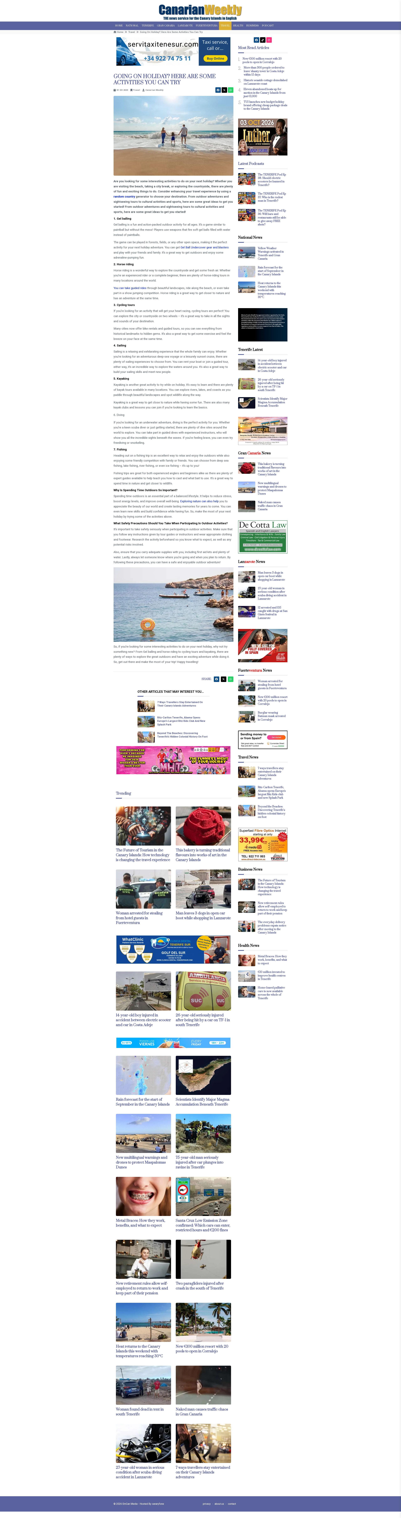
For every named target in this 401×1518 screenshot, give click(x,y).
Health (238, 25)
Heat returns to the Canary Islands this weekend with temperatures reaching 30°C (139, 1351)
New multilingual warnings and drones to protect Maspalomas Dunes (141, 1162)
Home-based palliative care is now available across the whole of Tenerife (271, 993)
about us (219, 1503)
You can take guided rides (130, 288)
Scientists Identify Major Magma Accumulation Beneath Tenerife (202, 1102)
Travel (225, 25)
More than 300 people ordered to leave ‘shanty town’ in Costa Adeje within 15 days (264, 71)
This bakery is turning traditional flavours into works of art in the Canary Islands (203, 855)
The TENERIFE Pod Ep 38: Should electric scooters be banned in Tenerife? (272, 180)
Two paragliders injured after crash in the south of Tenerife (200, 1286)
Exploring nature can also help (199, 501)
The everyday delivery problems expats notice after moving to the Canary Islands (272, 927)
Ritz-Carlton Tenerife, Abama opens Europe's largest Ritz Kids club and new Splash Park (181, 721)
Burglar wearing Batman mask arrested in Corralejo (272, 716)
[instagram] (269, 40)
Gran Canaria (166, 25)
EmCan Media (130, 1503)
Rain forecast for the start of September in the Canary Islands (143, 1102)
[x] (224, 90)
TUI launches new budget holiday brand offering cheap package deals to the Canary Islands (265, 105)
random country (124, 196)
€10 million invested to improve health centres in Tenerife (272, 975)
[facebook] (218, 90)
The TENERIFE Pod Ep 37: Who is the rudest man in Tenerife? (272, 197)
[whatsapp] (230, 90)
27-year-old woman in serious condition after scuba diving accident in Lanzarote (140, 1472)
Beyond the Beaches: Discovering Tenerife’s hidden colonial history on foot (271, 812)
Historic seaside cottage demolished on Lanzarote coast (265, 82)
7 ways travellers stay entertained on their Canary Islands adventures (203, 1472)
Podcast (268, 25)
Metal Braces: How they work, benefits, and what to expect (140, 1223)
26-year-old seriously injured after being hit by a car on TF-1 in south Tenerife (203, 1020)
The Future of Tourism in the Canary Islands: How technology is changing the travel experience (143, 855)
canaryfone (158, 1503)
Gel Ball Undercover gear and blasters (205, 247)
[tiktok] (263, 40)
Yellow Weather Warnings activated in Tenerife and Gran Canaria (271, 254)
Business (252, 25)
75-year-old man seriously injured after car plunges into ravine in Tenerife (199, 1162)
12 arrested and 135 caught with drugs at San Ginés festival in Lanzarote (272, 613)
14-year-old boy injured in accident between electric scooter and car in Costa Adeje (143, 1020)
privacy (207, 1503)
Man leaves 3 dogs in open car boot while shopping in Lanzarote (203, 915)
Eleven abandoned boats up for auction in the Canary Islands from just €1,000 (265, 93)
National (132, 25)
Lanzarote (185, 25)
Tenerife (148, 25)
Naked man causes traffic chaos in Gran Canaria (202, 1412)
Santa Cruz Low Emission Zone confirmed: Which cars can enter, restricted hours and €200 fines (203, 1225)
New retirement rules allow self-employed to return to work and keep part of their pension (142, 1288)
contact (232, 1503)
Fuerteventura (206, 25)
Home (119, 25)
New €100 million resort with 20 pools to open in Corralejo (202, 1349)
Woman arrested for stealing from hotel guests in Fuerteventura (139, 918)
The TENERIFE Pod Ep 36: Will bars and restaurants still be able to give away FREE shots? (272, 217)
